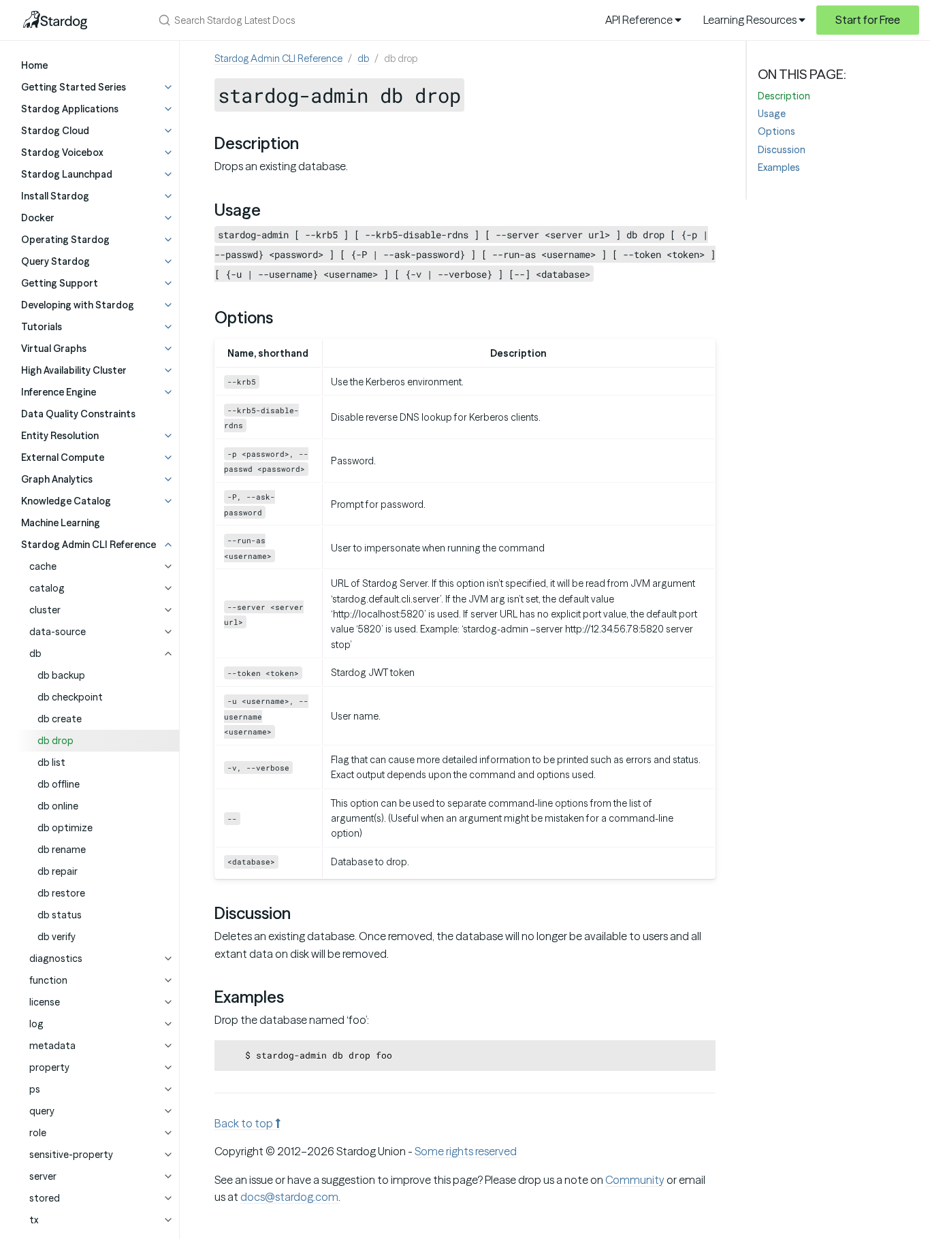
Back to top (244, 1123)
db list (51, 762)
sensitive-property (71, 1154)
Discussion (781, 150)
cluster (45, 610)
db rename (61, 849)
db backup (61, 675)
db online (57, 806)
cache (43, 566)
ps (34, 1089)
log (36, 1024)
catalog (47, 588)
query (41, 1111)
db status (59, 915)
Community (634, 1180)
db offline (58, 784)
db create (59, 719)
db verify (56, 937)
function (48, 980)
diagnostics (55, 958)
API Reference (640, 20)
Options (776, 131)
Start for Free (867, 20)
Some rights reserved (466, 1151)
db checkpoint (70, 697)
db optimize (65, 828)
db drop (55, 741)
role (37, 1133)
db (35, 653)
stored (44, 1198)
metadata (52, 1046)
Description (784, 96)
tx (33, 1220)
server (43, 1176)
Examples (779, 167)
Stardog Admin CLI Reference (278, 58)
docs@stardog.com (289, 1197)
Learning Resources (751, 20)
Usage (772, 114)
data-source (57, 632)
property (49, 1067)
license (44, 1002)
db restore (61, 893)
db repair (57, 871)
